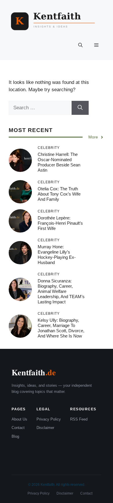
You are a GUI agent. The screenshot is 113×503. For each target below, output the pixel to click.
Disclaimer (45, 427)
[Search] (80, 108)
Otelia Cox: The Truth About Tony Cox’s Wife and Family (59, 194)
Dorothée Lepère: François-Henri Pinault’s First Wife (60, 223)
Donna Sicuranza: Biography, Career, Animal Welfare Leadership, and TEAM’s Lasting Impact (61, 291)
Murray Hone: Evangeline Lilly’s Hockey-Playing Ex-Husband (57, 254)
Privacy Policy (49, 419)
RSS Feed (79, 419)
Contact (18, 427)
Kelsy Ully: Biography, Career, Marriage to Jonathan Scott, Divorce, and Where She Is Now (61, 328)
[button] (80, 45)
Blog (15, 436)
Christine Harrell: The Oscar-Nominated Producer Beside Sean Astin (59, 162)
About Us (19, 419)
